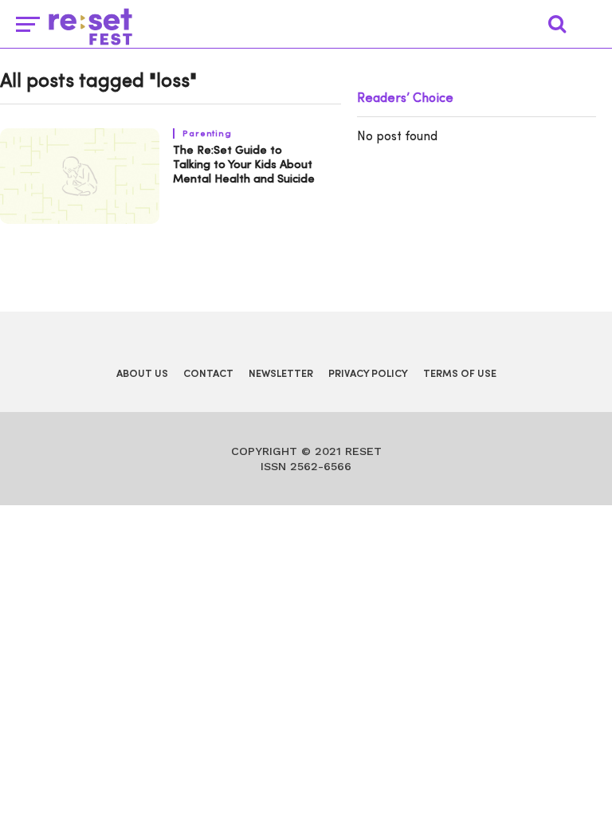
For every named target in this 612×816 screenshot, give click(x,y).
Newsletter (281, 374)
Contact (208, 374)
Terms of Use (459, 374)
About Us (142, 374)
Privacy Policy (368, 374)
